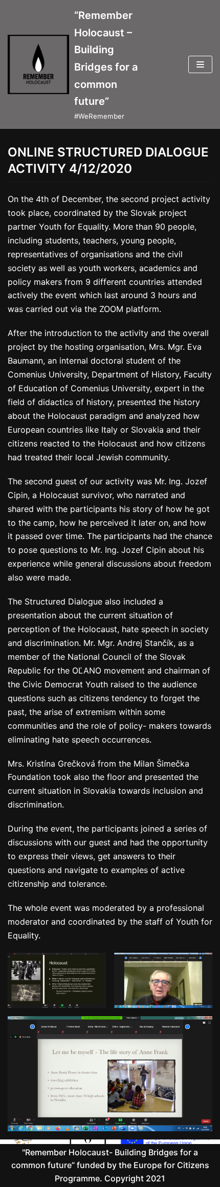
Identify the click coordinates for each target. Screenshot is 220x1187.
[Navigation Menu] (200, 64)
